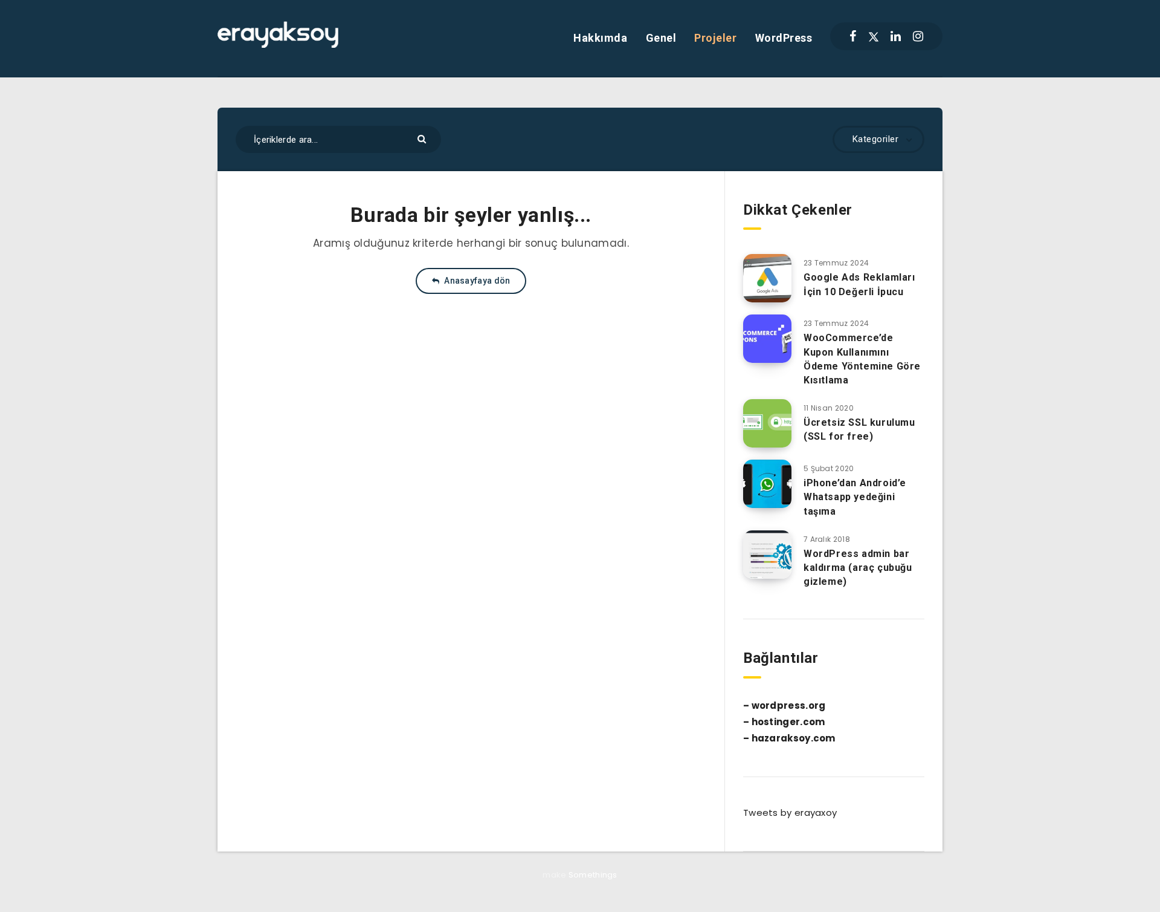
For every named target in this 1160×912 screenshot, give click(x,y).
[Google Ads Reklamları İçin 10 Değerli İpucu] (767, 278)
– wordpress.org (784, 705)
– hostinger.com (784, 721)
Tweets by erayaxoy (790, 812)
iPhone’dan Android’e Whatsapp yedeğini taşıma (855, 496)
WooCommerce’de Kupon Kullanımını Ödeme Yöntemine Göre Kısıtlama (862, 359)
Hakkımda (600, 37)
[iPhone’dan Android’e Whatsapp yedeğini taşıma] (767, 484)
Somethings (593, 875)
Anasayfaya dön (476, 280)
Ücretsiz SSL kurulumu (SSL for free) (859, 429)
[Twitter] (873, 36)
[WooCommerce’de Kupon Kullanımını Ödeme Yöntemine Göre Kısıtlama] (767, 338)
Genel (661, 37)
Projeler (715, 37)
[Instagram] (918, 36)
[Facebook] (852, 36)
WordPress (784, 37)
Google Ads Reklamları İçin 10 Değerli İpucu (859, 284)
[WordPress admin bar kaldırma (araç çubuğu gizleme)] (767, 554)
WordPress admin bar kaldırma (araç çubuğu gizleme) (858, 567)
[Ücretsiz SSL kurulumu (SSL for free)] (767, 423)
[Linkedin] (896, 36)
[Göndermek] (423, 138)
